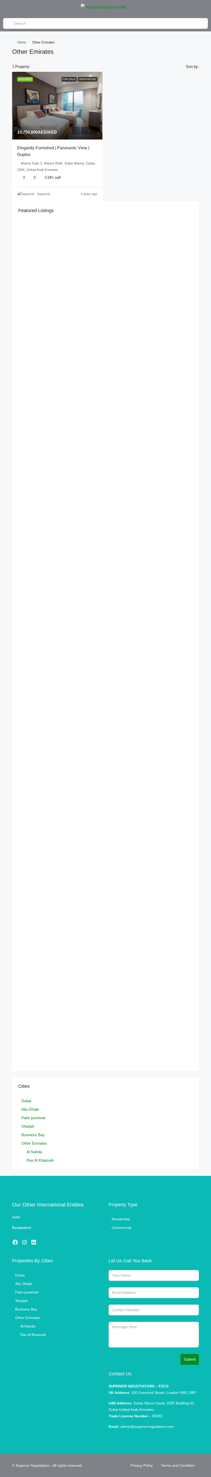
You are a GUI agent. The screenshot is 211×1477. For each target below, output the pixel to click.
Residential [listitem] (121, 1219)
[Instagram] (24, 1242)
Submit (190, 1359)
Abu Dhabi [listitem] (30, 1109)
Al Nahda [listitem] (34, 1152)
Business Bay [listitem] (33, 1135)
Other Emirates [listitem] (34, 1143)
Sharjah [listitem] (27, 1126)
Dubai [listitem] (26, 1101)
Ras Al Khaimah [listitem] (40, 1160)
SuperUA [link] (43, 194)
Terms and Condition (178, 1465)
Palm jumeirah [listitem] (33, 1118)
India (16, 1217)
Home (21, 42)
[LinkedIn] (34, 1242)
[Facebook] (15, 1242)
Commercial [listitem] (121, 1228)
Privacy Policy (141, 1465)
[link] (57, 106)
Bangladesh (21, 1228)
